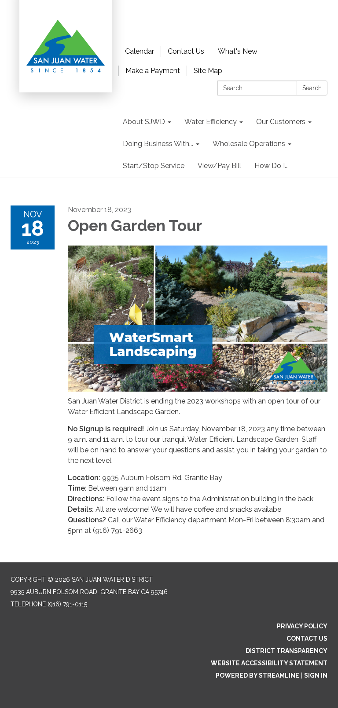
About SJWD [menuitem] (144, 121)
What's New (237, 51)
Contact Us (186, 51)
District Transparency (286, 650)
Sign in (315, 675)
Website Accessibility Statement (269, 663)
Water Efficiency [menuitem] (210, 121)
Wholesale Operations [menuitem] (249, 143)
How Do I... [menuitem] (271, 165)
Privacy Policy (302, 626)
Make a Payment (152, 70)
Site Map (208, 70)
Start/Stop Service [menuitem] (153, 165)
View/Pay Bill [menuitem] (219, 165)
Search (312, 88)
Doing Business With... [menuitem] (158, 143)
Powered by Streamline (257, 675)
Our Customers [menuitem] (280, 121)
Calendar (139, 51)
